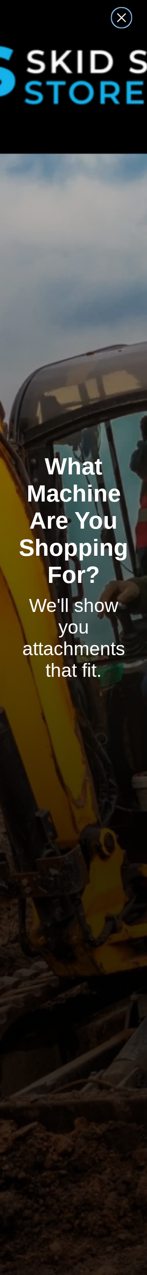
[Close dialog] (121, 18)
